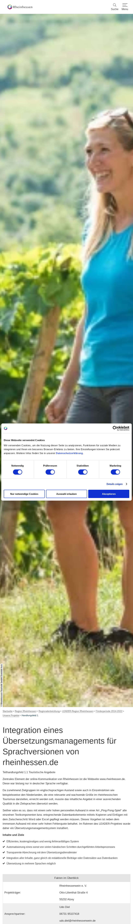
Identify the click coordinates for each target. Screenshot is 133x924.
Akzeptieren (109, 493)
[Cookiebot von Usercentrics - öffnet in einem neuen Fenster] (115, 428)
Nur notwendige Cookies (24, 493)
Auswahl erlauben (66, 493)
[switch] (50, 472)
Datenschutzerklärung (69, 453)
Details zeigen (115, 484)
